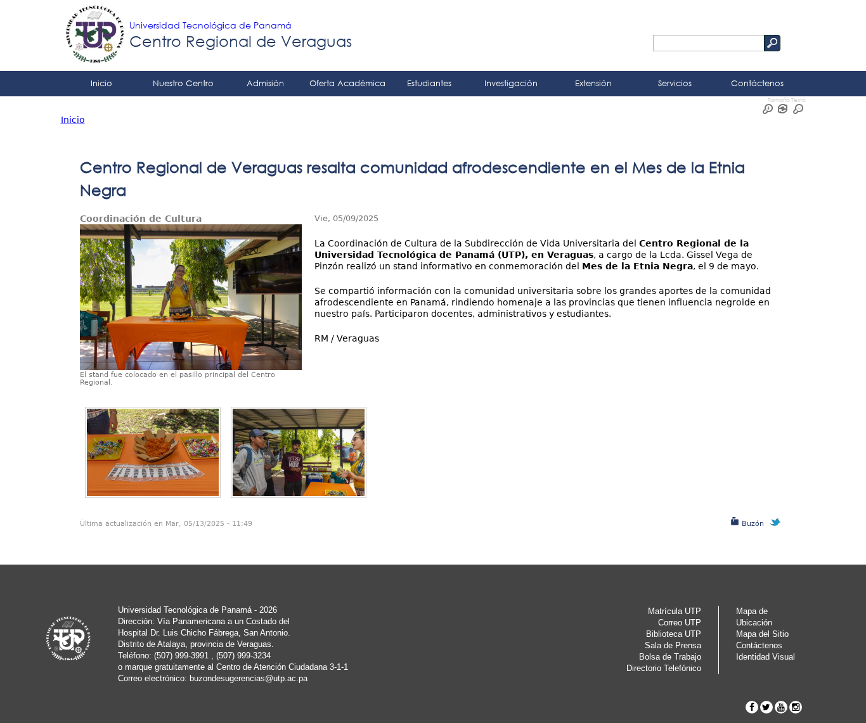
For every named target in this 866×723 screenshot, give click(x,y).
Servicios (675, 83)
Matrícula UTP (674, 611)
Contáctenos (757, 83)
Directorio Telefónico (663, 668)
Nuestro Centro (183, 83)
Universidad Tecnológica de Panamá (210, 25)
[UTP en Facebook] (752, 707)
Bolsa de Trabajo (670, 657)
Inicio (101, 83)
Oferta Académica (347, 83)
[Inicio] (95, 35)
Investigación (511, 83)
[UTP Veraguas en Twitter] (766, 707)
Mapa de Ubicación (754, 616)
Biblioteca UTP (673, 634)
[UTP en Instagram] (795, 707)
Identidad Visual (765, 657)
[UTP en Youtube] (781, 707)
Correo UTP (679, 622)
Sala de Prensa (673, 645)
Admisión (265, 83)
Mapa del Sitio (762, 634)
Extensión (593, 83)
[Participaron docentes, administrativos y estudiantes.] (299, 452)
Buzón (751, 524)
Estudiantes (429, 83)
